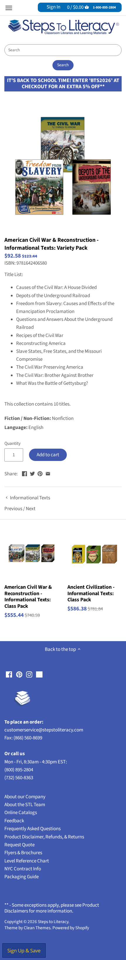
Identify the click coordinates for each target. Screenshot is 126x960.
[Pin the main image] (40, 473)
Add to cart (48, 454)
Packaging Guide (21, 876)
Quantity (12, 443)
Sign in (53, 7)
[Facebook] (9, 674)
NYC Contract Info (22, 868)
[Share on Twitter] (32, 473)
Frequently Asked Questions (32, 828)
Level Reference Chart (26, 860)
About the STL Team (24, 804)
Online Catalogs (20, 812)
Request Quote (19, 844)
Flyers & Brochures (23, 852)
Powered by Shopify (70, 928)
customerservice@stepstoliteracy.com (43, 729)
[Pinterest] (19, 674)
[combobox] (63, 50)
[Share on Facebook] (24, 473)
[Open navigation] (8, 8)
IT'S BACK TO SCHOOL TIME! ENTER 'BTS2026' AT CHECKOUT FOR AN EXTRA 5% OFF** (63, 83)
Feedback (14, 820)
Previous (13, 508)
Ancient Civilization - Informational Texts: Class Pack (91, 593)
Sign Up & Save (24, 950)
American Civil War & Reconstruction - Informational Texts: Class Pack (28, 597)
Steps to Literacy (53, 921)
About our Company (24, 796)
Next (30, 508)
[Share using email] (47, 473)
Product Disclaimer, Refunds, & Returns (44, 836)
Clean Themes (37, 928)
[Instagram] (29, 674)
